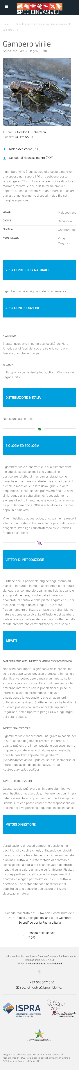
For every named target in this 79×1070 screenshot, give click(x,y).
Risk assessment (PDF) (24, 149)
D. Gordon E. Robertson (30, 132)
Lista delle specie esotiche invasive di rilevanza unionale (42, 24)
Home (6, 24)
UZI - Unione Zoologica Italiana (29, 918)
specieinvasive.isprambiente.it (46, 963)
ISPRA (40, 913)
